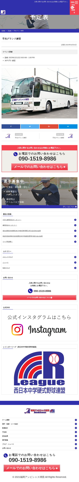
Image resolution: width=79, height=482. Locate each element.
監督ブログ (6, 268)
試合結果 (5, 436)
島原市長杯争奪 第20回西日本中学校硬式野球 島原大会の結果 (23, 236)
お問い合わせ (6, 448)
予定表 (9, 30)
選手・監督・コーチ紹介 (10, 424)
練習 (13, 60)
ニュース (5, 262)
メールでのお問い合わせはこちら (30, 468)
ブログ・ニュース (8, 444)
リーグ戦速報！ (8, 241)
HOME (3, 30)
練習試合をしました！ (10, 225)
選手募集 (5, 440)
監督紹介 (5, 428)
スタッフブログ (8, 257)
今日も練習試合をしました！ (12, 220)
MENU (76, 2)
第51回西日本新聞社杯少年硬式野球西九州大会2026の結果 (22, 231)
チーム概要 (5, 420)
